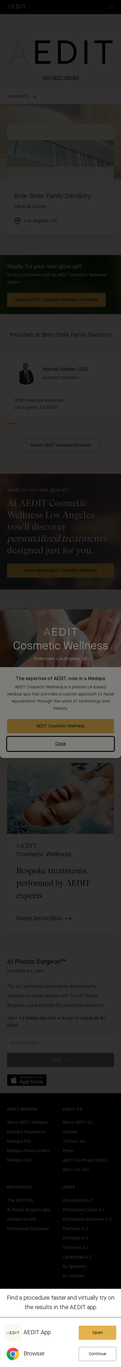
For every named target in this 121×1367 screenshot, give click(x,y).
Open (97, 1333)
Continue (97, 1354)
